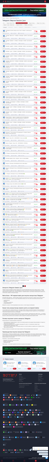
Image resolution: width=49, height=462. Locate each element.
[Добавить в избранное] (43, 33)
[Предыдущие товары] (43, 359)
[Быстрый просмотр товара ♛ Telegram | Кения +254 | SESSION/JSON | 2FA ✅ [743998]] (41, 186)
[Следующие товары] (45, 359)
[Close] (45, 5)
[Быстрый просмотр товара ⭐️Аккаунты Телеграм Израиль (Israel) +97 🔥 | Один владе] (41, 232)
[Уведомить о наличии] (45, 33)
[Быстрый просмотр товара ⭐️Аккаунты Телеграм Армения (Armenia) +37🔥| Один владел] (41, 237)
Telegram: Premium (19, 24)
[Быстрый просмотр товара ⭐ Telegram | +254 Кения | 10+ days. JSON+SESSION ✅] (41, 176)
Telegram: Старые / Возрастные (8, 24)
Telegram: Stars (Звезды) (28, 24)
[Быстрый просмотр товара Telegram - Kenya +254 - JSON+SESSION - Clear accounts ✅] (41, 140)
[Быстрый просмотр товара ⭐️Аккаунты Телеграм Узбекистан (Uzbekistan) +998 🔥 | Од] (41, 211)
